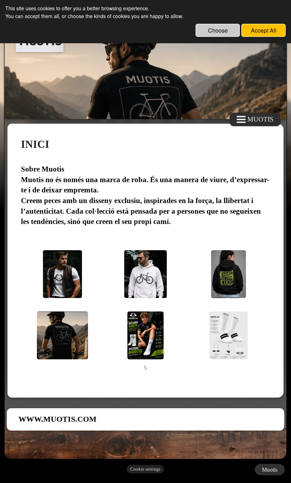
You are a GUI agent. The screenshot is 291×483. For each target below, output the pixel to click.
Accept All (263, 30)
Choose (218, 30)
